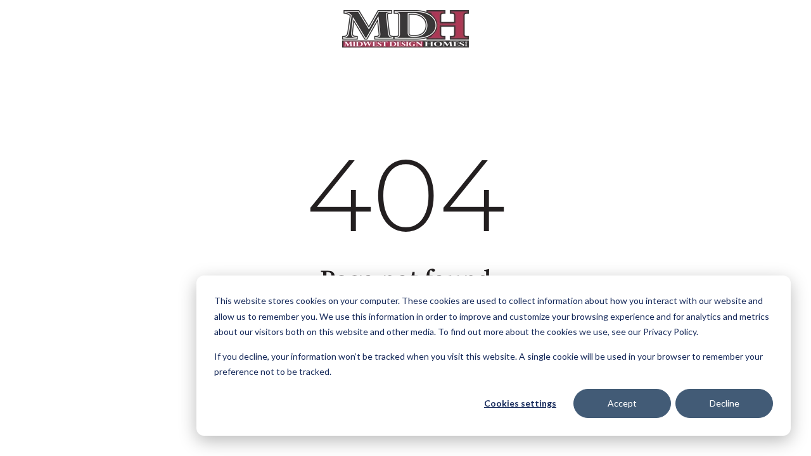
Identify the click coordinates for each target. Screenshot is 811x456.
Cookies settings (520, 403)
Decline (724, 403)
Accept (622, 403)
